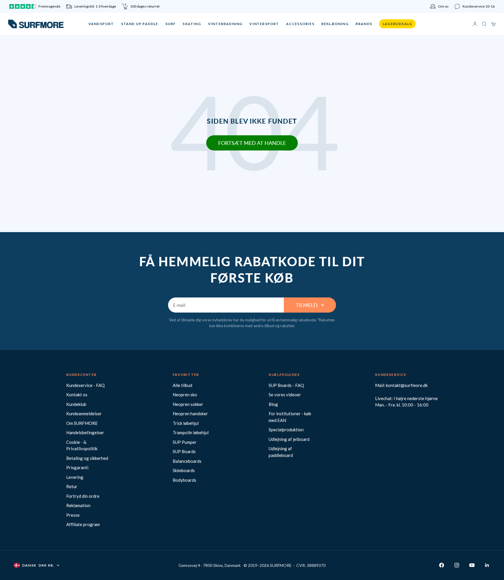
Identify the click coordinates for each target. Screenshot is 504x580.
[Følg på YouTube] (472, 565)
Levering (74, 477)
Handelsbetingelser (85, 432)
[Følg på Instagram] (457, 565)
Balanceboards (187, 461)
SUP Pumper (185, 442)
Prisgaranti (77, 467)
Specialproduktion (286, 429)
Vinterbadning (225, 24)
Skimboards (184, 470)
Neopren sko (185, 394)
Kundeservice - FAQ (85, 385)
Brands (364, 24)
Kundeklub (76, 404)
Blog (273, 404)
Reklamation (78, 505)
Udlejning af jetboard (289, 439)
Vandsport (101, 24)
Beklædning (335, 24)
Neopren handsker (190, 413)
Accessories (300, 24)
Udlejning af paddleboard (281, 452)
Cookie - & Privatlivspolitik (81, 445)
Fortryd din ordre (82, 496)
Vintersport (264, 24)
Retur (71, 486)
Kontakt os (77, 394)
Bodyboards (184, 480)
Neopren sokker (188, 404)
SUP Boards (184, 451)
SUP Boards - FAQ (286, 385)
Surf (170, 24)
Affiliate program (83, 524)
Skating (192, 24)
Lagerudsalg (397, 24)
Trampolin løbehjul (191, 432)
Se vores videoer (285, 394)
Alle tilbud (182, 385)
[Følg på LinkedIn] (487, 565)
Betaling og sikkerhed (87, 458)
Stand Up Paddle (139, 24)
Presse (73, 515)
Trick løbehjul (186, 423)
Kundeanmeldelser (84, 413)
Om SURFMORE (82, 423)
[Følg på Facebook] (441, 565)
